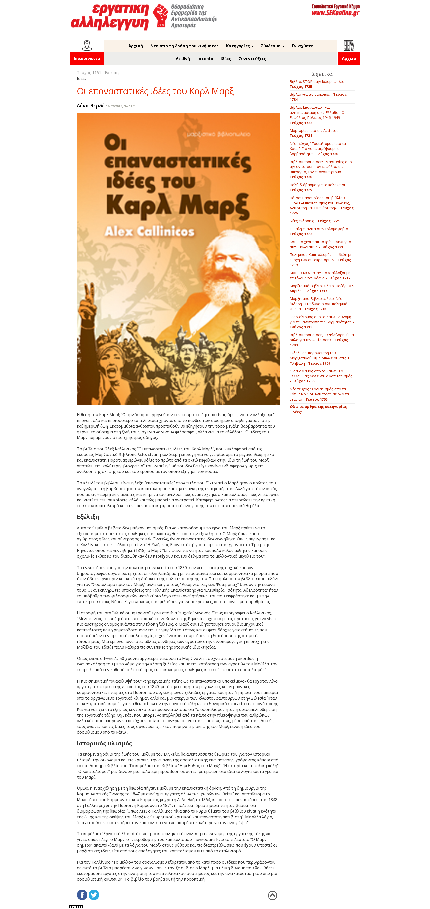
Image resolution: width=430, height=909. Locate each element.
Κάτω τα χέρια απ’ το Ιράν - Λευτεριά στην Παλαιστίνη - (320, 244)
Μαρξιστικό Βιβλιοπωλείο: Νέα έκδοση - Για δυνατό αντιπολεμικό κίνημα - (318, 303)
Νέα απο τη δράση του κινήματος (184, 46)
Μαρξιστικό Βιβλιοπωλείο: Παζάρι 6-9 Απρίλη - (322, 288)
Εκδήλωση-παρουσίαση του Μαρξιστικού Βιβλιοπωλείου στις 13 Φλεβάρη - (320, 357)
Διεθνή (183, 58)
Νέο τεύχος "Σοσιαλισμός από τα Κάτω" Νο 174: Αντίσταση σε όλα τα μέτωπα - (319, 394)
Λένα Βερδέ (91, 105)
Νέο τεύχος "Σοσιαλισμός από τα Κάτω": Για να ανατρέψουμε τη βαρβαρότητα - (318, 148)
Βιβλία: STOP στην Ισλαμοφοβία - (318, 84)
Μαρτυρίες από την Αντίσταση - (316, 133)
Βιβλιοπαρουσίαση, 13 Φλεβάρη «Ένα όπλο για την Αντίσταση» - (322, 339)
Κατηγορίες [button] (238, 46)
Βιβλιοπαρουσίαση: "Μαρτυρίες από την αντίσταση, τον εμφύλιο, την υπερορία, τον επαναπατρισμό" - (321, 169)
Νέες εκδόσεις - (315, 220)
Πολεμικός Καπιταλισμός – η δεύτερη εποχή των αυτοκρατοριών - (321, 259)
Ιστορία (205, 58)
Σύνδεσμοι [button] (271, 46)
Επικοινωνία (87, 58)
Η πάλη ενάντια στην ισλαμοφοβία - (320, 231)
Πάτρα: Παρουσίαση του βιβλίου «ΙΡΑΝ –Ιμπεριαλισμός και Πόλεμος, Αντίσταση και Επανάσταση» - (322, 205)
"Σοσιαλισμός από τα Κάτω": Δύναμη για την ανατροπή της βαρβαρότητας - (322, 321)
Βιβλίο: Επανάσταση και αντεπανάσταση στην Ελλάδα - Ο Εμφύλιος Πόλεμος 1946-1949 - (317, 115)
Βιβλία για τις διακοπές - (318, 97)
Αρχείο (349, 58)
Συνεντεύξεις (252, 58)
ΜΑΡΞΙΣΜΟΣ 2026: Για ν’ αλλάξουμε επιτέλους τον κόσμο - (320, 275)
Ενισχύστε (302, 46)
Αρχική (135, 46)
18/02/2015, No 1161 (121, 106)
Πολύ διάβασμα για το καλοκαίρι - (319, 187)
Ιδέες (226, 58)
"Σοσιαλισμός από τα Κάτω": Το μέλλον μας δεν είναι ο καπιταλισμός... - (322, 376)
